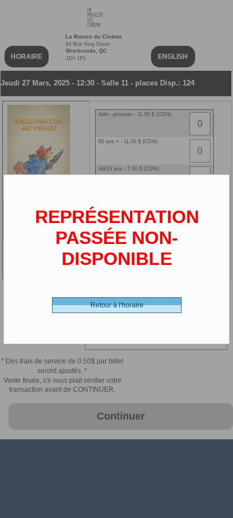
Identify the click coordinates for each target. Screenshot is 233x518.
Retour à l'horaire (117, 305)
